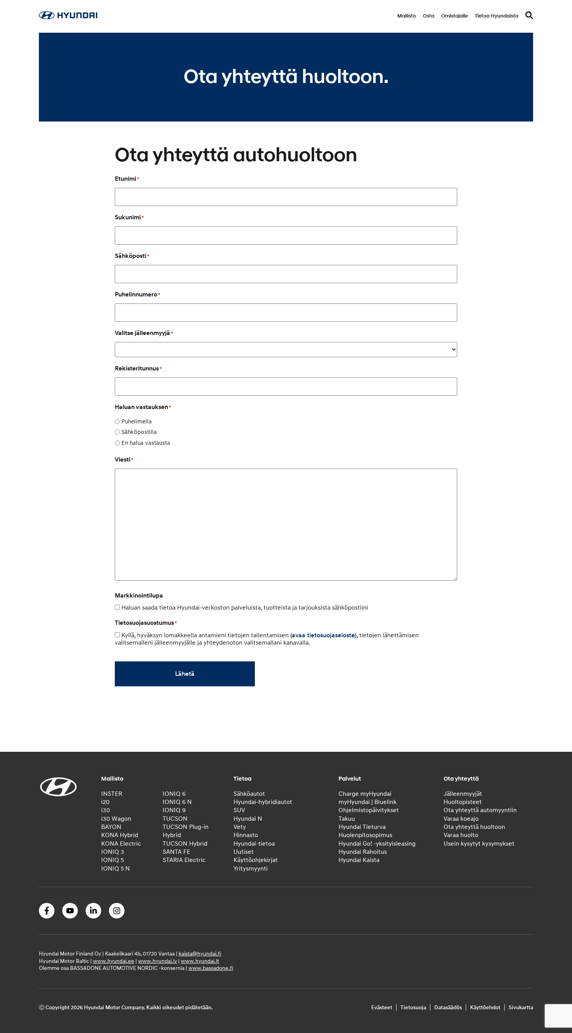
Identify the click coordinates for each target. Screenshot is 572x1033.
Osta (428, 16)
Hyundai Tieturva (362, 827)
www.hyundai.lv (157, 961)
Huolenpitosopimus (365, 835)
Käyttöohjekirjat (255, 860)
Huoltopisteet (463, 802)
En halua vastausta (145, 443)
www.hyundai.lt (200, 961)
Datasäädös (448, 1007)
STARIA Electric (184, 860)
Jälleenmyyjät (463, 794)
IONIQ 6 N (177, 802)
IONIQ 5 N (115, 869)
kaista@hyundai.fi (200, 953)
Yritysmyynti (250, 869)
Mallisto (406, 16)
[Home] (68, 17)
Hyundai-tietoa (254, 844)
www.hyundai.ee (113, 961)
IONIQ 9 (174, 810)
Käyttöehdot (485, 1007)
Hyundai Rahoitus (363, 852)
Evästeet (381, 1007)
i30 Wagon (116, 819)
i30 (105, 810)
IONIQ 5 (112, 860)
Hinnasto (245, 835)
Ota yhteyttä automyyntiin (480, 810)
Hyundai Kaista (359, 860)
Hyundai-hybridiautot (262, 802)
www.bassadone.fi (210, 968)
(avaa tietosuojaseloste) (323, 635)
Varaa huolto (461, 835)
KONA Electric (121, 844)
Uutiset (243, 852)
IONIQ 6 (174, 794)
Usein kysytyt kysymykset (479, 844)
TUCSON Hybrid (185, 844)
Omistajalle (454, 16)
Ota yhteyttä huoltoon (474, 827)
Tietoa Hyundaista (496, 16)
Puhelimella (136, 421)
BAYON (111, 827)
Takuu (347, 819)
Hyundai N (247, 819)
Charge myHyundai (365, 794)
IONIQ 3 (112, 852)
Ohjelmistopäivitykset (369, 810)
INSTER (111, 794)
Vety (239, 827)
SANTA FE (176, 852)
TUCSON (175, 819)
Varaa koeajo (461, 819)
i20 (105, 802)
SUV (239, 810)
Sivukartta (521, 1007)
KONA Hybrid (119, 835)
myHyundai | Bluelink (368, 802)
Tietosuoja (413, 1007)
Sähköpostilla (139, 432)
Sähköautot (249, 794)
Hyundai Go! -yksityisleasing (377, 844)
